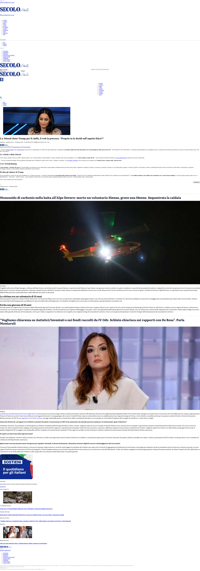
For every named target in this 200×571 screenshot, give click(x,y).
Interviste (5, 33)
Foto (4, 34)
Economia (5, 27)
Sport (4, 31)
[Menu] (0, 77)
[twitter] (4, 1)
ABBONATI (7, 2)
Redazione (5, 52)
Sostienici (5, 54)
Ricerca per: (3, 71)
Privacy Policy (6, 61)
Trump (4, 45)
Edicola (2, 2)
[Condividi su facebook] (1, 145)
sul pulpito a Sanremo (72, 160)
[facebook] (0, 1)
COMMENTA (196, 182)
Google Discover (17, 147)
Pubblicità (5, 58)
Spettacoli (5, 30)
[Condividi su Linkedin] (3, 145)
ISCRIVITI (3, 486)
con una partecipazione (121, 157)
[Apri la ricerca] (1, 98)
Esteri (4, 23)
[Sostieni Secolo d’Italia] (16, 478)
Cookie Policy (6, 59)
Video (4, 24)
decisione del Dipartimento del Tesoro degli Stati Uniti (20, 414)
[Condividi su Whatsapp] (5, 145)
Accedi (12, 2)
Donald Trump (10, 149)
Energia (101, 93)
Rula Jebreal (21, 149)
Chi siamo (5, 51)
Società (5, 26)
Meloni (5, 44)
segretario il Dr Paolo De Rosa (32, 418)
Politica (5, 20)
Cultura (5, 28)
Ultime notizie (6, 56)
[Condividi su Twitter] (7, 145)
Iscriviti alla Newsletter (8, 55)
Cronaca (5, 21)
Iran (4, 42)
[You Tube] (2, 1)
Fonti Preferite (26, 147)
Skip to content (3, 69)
